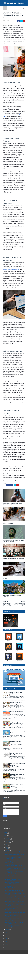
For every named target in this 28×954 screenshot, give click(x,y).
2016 (5, 941)
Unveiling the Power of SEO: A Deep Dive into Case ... (15, 913)
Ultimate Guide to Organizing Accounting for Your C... (15, 896)
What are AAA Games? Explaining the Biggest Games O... (14, 907)
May (7, 847)
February (8, 928)
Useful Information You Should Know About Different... (14, 891)
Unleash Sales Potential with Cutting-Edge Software (14, 885)
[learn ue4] (8, 661)
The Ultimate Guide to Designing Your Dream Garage (14, 858)
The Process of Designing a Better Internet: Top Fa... (13, 899)
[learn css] (19, 641)
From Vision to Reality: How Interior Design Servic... (13, 888)
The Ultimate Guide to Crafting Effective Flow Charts (14, 877)
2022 (5, 932)
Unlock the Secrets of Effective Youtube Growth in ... (14, 860)
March (7, 850)
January (7, 929)
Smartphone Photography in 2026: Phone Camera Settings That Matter (13, 504)
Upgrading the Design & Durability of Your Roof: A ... (15, 894)
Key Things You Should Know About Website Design (13, 874)
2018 (5, 938)
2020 (5, 935)
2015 (5, 943)
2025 (5, 833)
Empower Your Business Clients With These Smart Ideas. (14, 880)
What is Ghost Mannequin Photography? (14, 920)
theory (4, 485)
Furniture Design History (17, 692)
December (8, 836)
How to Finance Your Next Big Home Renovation (12, 596)
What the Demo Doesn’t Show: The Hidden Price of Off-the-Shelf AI (13, 541)
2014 (5, 944)
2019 (5, 937)
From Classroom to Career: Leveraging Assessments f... (14, 910)
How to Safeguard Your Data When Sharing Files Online (13, 883)
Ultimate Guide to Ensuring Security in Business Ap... (14, 923)
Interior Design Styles (16, 702)
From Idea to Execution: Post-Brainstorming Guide (10, 522)
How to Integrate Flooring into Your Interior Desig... (13, 925)
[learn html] (8, 641)
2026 (5, 832)
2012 (5, 947)
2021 (5, 934)
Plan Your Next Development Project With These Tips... (15, 852)
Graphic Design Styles (16, 722)
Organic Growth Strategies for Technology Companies (13, 559)
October (8, 839)
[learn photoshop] (19, 651)
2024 (5, 835)
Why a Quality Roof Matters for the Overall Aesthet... (13, 863)
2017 (5, 940)
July (7, 844)
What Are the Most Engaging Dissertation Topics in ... (15, 905)
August (7, 842)
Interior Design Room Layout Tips (16, 753)
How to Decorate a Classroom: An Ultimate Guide (13, 916)
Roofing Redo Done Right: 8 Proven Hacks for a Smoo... (15, 866)
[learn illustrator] (19, 661)
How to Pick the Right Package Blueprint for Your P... (14, 902)
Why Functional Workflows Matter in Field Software (13, 577)
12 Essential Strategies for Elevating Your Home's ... (15, 869)
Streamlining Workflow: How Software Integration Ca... (14, 918)
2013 (5, 946)
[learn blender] (8, 651)
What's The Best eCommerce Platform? (14, 669)
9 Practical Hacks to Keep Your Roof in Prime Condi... (14, 871)
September (8, 841)
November (8, 838)
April (7, 848)
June (7, 845)
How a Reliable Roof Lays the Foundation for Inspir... (14, 855)
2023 (5, 931)
